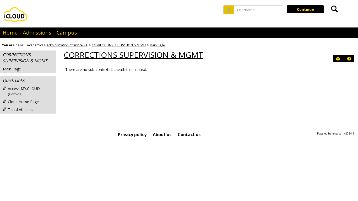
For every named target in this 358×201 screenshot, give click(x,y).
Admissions (37, 32)
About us (162, 134)
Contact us (189, 134)
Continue (305, 9)
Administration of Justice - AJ (67, 45)
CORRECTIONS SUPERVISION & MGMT (119, 45)
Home (10, 32)
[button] (349, 58)
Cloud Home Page (23, 101)
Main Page (157, 45)
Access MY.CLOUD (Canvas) (24, 91)
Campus (67, 32)
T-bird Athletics (20, 109)
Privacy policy (132, 134)
